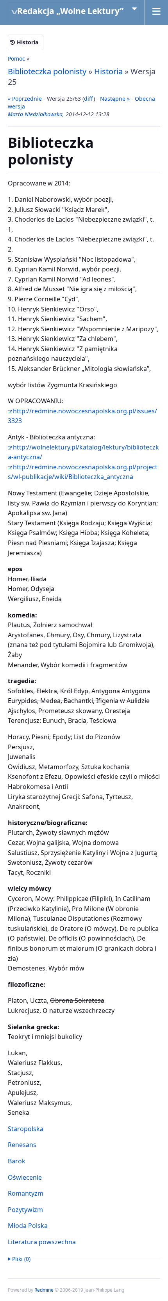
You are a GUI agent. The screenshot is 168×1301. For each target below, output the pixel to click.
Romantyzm (25, 1193)
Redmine (44, 1290)
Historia (27, 42)
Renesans (22, 1144)
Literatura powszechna (42, 1242)
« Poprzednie (25, 98)
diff (88, 98)
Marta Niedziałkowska (35, 114)
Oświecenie (25, 1177)
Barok (16, 1161)
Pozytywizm (25, 1209)
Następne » (115, 98)
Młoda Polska (28, 1225)
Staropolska (25, 1128)
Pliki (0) (21, 1259)
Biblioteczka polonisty (47, 71)
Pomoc (16, 58)
